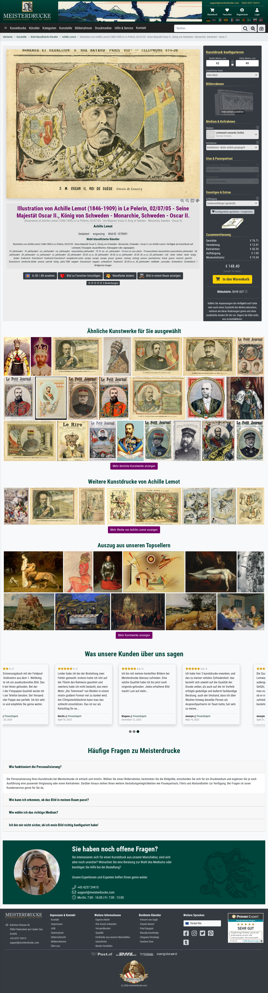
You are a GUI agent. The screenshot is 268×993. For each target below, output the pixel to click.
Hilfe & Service (124, 28)
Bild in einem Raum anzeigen (162, 275)
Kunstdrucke (18, 28)
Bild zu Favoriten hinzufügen (82, 275)
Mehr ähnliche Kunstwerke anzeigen (134, 466)
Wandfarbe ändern (122, 275)
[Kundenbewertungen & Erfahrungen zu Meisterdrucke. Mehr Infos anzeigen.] (245, 927)
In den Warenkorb (234, 279)
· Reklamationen (58, 941)
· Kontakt (54, 919)
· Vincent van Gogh (148, 919)
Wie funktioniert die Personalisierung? (35, 767)
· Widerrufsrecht (58, 937)
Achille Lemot (69, 37)
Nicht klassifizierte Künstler (44, 37)
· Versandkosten (102, 928)
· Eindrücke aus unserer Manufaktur (112, 937)
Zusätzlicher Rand (214, 70)
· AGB (52, 928)
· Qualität (98, 932)
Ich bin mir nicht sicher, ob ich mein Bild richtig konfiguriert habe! (53, 825)
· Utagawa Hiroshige (149, 937)
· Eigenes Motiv (102, 919)
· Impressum (56, 924)
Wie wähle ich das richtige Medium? (33, 812)
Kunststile (65, 28)
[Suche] (245, 28)
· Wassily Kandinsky (149, 932)
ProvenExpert (30, 716)
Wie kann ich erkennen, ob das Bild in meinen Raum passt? (49, 800)
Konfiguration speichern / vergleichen (234, 211)
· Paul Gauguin (146, 928)
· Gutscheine (100, 941)
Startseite (8, 37)
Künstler (34, 28)
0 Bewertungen (110, 283)
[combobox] (232, 75)
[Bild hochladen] (261, 28)
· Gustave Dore (146, 941)
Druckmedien (103, 28)
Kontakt (141, 28)
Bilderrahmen (83, 28)
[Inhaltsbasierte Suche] (253, 28)
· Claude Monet (146, 924)
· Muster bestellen (103, 946)
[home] (6, 28)
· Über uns (55, 946)
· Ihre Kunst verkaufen (105, 924)
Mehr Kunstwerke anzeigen (134, 635)
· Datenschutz (57, 932)
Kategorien (49, 28)
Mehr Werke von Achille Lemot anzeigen (134, 529)
